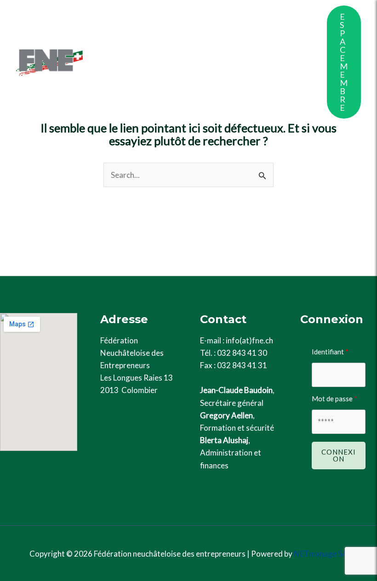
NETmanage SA (321, 553)
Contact (192, 103)
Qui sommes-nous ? (136, 20)
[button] (344, 62)
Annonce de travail (135, 103)
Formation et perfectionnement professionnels (175, 48)
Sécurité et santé (133, 76)
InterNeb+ (201, 76)
